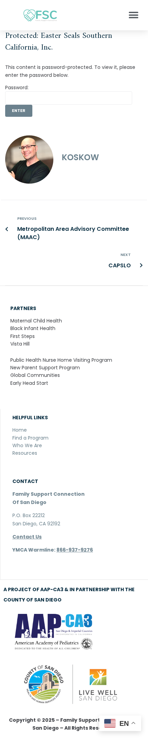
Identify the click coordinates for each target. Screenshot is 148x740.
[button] (133, 15)
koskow (80, 157)
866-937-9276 (74, 549)
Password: (17, 87)
